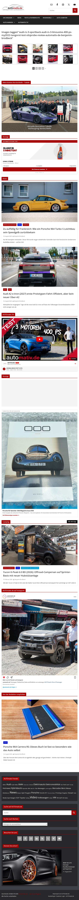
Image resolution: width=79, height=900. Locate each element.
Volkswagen (43, 797)
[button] (13, 17)
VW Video (65, 798)
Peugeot (28, 793)
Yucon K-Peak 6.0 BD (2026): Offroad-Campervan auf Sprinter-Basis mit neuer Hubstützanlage (37, 573)
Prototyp (58, 793)
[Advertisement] (39, 393)
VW (54, 797)
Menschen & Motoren (10, 224)
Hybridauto (16, 788)
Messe (68, 788)
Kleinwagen (41, 788)
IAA (29, 788)
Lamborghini (48, 788)
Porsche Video (51, 793)
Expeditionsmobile (9, 568)
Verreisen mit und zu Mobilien (30, 568)
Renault (70, 793)
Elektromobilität (53, 784)
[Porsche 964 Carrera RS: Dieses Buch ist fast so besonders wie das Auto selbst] (39, 720)
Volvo (50, 798)
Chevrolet (26, 784)
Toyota (22, 798)
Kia (36, 788)
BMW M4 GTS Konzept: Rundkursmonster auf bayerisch (69, 866)
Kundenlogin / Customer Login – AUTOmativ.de (61, 896)
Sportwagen (11, 798)
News (19, 18)
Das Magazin (7, 18)
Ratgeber (65, 793)
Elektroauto (39, 784)
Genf (67, 785)
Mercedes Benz (59, 788)
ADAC (4, 785)
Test (10, 289)
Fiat (62, 785)
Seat (75, 793)
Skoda (5, 798)
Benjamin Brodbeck (19, 236)
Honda (71, 784)
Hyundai (24, 788)
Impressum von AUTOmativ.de (61, 894)
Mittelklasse (6, 793)
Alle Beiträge (72, 521)
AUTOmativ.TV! (23, 22)
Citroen (31, 784)
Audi (5, 289)
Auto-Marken (8, 22)
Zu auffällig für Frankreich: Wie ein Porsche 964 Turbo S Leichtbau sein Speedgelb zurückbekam (39, 230)
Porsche (26, 224)
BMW (20, 784)
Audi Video (14, 785)
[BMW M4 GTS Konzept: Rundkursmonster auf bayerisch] (32, 867)
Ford (64, 785)
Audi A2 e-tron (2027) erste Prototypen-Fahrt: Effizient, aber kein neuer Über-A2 (38, 295)
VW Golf (59, 798)
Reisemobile (47, 18)
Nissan (19, 793)
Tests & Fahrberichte (32, 18)
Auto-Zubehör (62, 18)
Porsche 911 (43, 793)
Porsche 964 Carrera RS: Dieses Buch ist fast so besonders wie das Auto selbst (37, 748)
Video (33, 797)
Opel (22, 793)
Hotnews (6, 788)
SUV (17, 798)
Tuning (27, 798)
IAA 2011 (33, 788)
